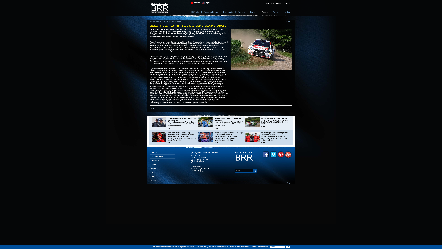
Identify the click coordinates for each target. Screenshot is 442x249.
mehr (170, 128)
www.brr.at (198, 163)
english (207, 3)
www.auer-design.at (286, 183)
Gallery (253, 12)
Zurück (152, 108)
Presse (264, 12)
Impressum (277, 3)
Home (267, 3)
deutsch (197, 3)
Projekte (241, 12)
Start (163, 21)
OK (288, 247)
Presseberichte (176, 21)
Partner (275, 12)
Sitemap (287, 3)
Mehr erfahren (277, 247)
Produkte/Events (211, 12)
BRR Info (195, 12)
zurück (288, 21)
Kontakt (287, 12)
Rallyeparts (228, 12)
